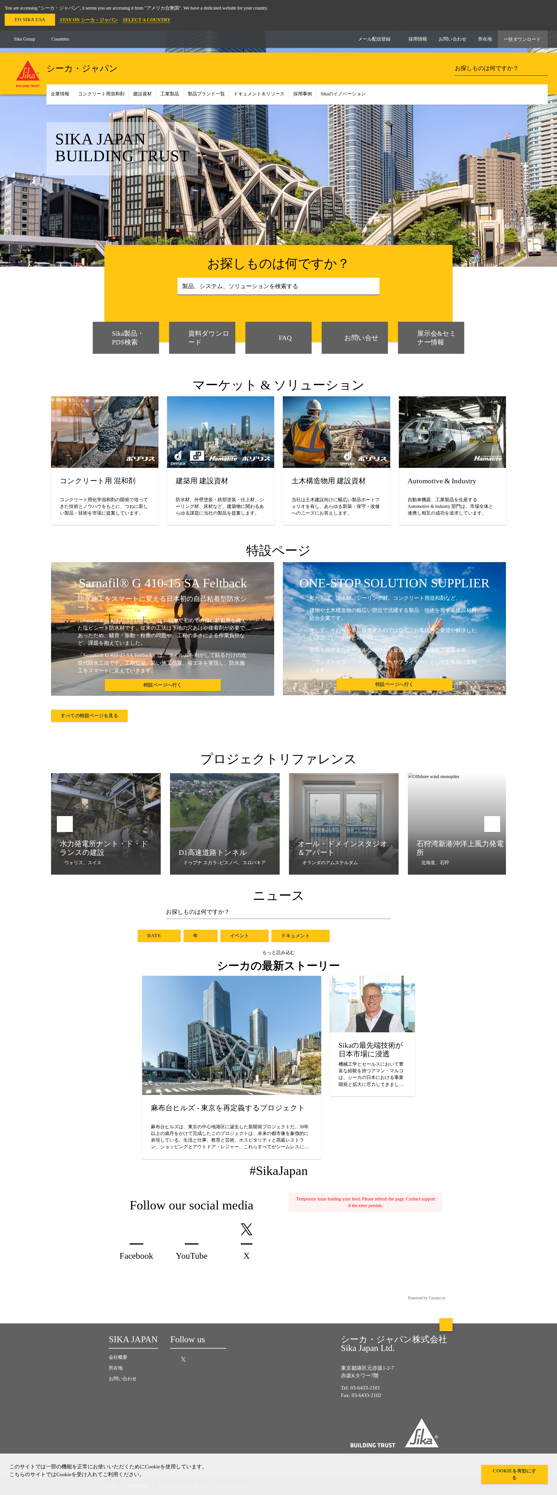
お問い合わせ (123, 1378)
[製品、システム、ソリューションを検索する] (373, 286)
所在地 (116, 1367)
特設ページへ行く (163, 684)
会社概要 (118, 1357)
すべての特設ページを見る (89, 715)
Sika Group (24, 39)
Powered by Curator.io (426, 1298)
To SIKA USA (30, 19)
